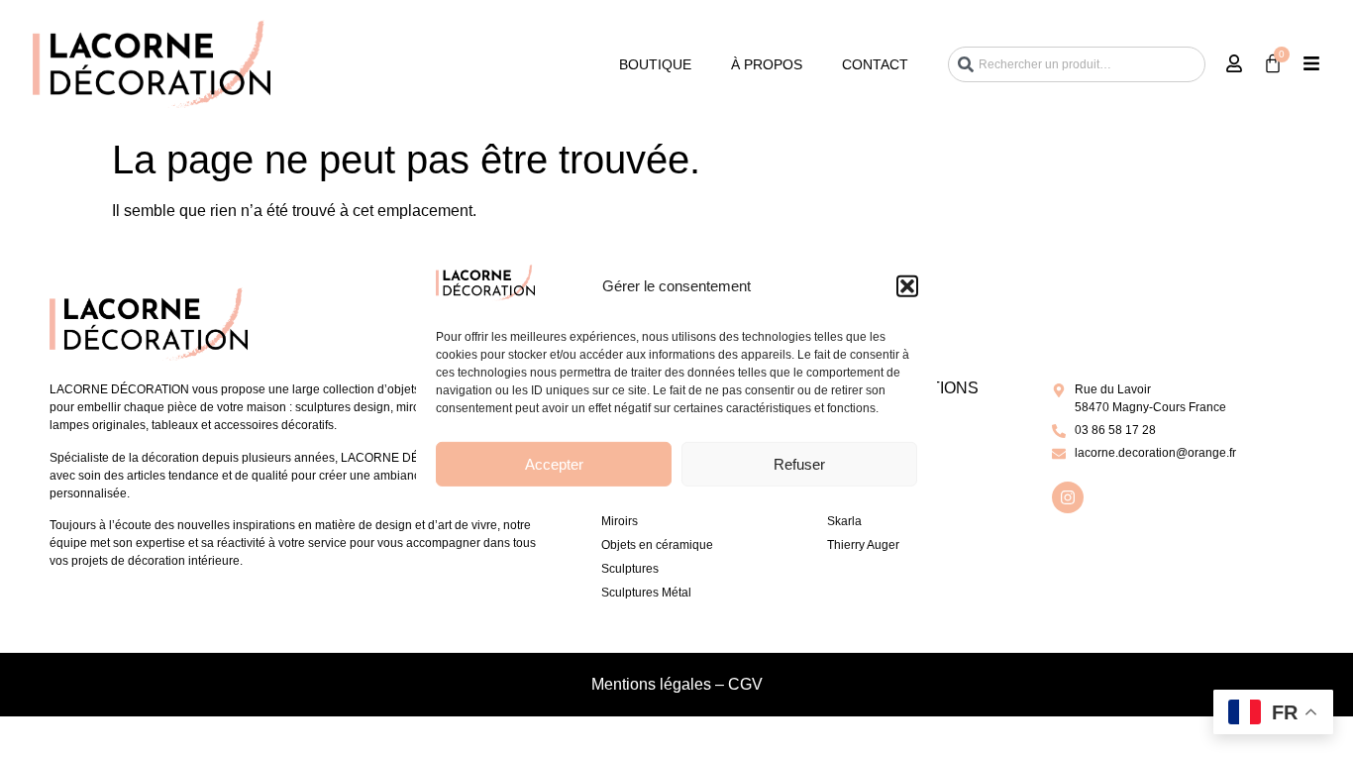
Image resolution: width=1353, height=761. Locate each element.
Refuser (799, 464)
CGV (745, 684)
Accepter (554, 464)
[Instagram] (1068, 497)
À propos (766, 64)
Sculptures (630, 569)
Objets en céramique (657, 545)
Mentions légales (651, 684)
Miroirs (619, 521)
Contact (875, 64)
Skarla (844, 521)
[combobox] (1076, 64)
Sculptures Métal (646, 592)
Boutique (655, 64)
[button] (907, 286)
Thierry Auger (863, 545)
